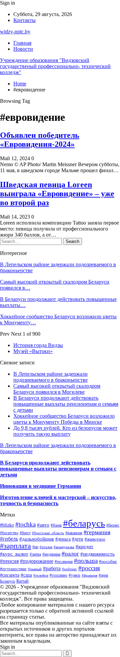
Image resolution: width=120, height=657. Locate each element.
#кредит (84, 546)
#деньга (63, 539)
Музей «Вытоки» (33, 351)
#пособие (108, 561)
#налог (70, 553)
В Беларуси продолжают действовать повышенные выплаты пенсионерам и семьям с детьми (65, 404)
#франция (89, 575)
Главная (22, 43)
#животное (95, 539)
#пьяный (35, 569)
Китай (22, 581)
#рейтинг (69, 569)
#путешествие (13, 568)
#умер (74, 575)
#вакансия (73, 533)
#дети (77, 539)
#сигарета (9, 575)
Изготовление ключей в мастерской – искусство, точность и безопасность (58, 500)
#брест (25, 533)
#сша (26, 575)
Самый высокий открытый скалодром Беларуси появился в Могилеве (56, 389)
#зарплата (15, 546)
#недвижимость (97, 554)
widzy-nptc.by (15, 31)
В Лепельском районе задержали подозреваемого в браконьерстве (50, 377)
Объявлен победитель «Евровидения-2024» (39, 139)
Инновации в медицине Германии (40, 486)
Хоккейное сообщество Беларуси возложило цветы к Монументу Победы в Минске (64, 419)
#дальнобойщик (36, 539)
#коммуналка (64, 547)
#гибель (9, 539)
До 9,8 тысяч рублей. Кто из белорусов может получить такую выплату (65, 431)
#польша (86, 560)
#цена (103, 575)
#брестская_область (48, 533)
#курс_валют (14, 554)
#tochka (25, 524)
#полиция (64, 561)
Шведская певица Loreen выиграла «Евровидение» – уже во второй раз (57, 193)
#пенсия (9, 561)
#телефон (40, 575)
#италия (46, 547)
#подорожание (36, 561)
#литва (35, 554)
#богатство (9, 533)
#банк (56, 525)
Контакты (24, 20)
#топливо (58, 575)
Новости (23, 49)
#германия (97, 532)
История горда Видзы (38, 345)
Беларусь (7, 581)
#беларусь (84, 523)
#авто (43, 525)
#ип (35, 547)
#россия (89, 568)
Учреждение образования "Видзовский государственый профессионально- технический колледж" (55, 66)
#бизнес (112, 525)
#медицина (51, 554)
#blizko (7, 525)
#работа (52, 568)
